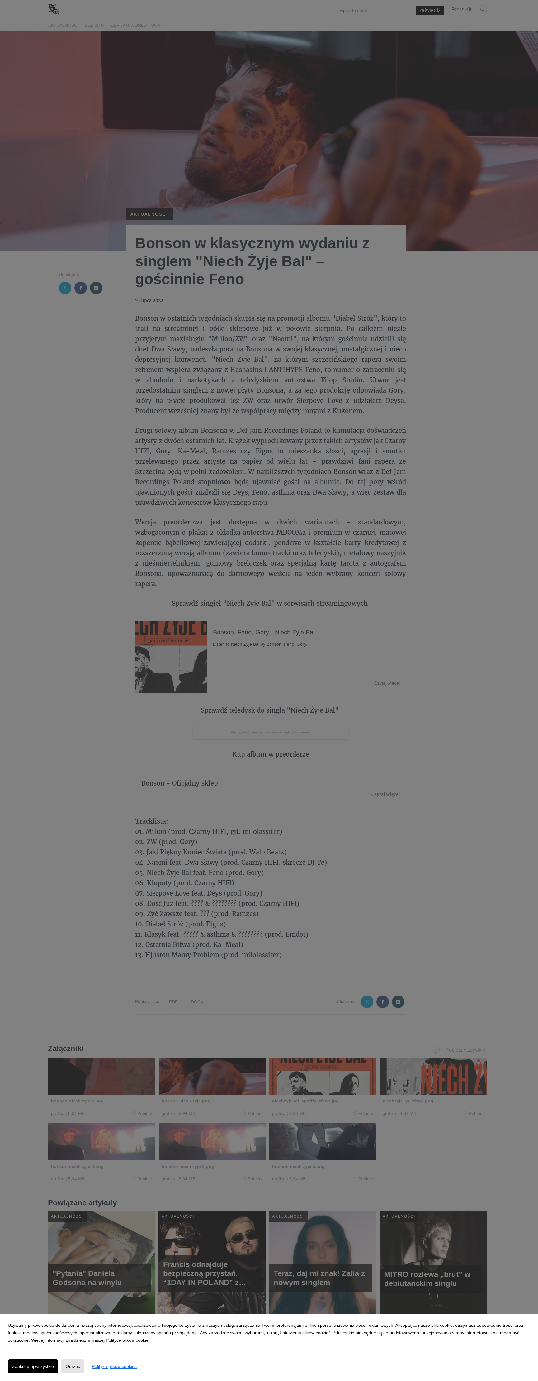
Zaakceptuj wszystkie (33, 1366)
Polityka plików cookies (114, 1366)
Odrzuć (73, 1366)
